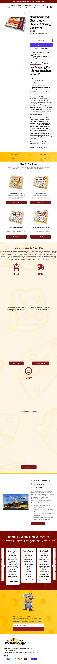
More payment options (41, 48)
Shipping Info (41, 363)
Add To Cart (16, 202)
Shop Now (16, 363)
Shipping (32, 33)
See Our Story (38, 523)
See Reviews (28, 467)
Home (5, 13)
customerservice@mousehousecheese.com (20, 648)
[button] (54, 565)
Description (35, 63)
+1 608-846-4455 (12, 650)
